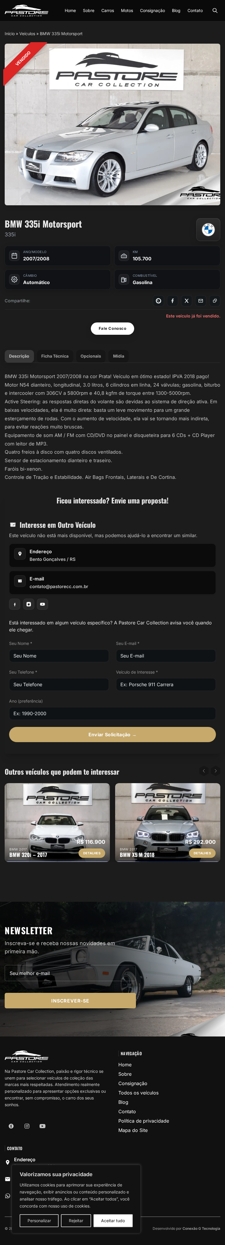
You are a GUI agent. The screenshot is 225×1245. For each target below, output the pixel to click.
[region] (76, 1199)
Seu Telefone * (23, 672)
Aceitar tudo (113, 1220)
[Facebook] (172, 300)
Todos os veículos (138, 1093)
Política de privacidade (143, 1121)
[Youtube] (42, 1126)
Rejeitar (76, 1220)
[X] (186, 300)
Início (10, 33)
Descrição (19, 355)
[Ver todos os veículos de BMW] (208, 229)
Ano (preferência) (26, 701)
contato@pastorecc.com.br (59, 586)
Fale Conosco (112, 328)
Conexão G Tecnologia (201, 1228)
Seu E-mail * (127, 643)
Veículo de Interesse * (137, 672)
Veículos (27, 33)
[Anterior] (204, 771)
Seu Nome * (20, 643)
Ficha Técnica (55, 355)
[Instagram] (28, 604)
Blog (176, 10)
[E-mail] (200, 300)
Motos (127, 10)
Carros (107, 10)
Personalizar (39, 1220)
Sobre (88, 10)
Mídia (118, 355)
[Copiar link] (214, 300)
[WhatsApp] (158, 300)
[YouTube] (42, 604)
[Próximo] (215, 771)
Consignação (152, 10)
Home (70, 10)
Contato (195, 10)
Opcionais (91, 355)
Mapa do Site (133, 1130)
